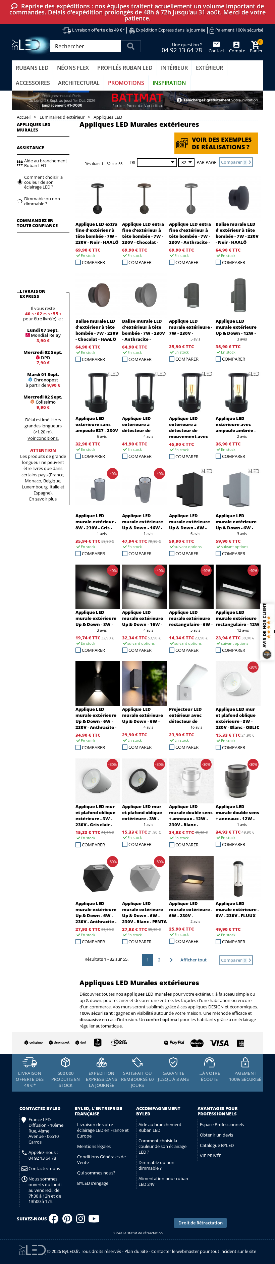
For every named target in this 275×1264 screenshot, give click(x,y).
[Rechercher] (131, 46)
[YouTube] (94, 1221)
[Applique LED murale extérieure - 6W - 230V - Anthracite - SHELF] (191, 878)
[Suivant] (170, 960)
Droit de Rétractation (200, 1223)
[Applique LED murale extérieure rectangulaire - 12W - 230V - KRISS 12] (238, 587)
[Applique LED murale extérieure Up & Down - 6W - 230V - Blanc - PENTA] (144, 878)
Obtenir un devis (216, 1135)
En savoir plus (43, 499)
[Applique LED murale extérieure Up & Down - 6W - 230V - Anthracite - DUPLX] (97, 683)
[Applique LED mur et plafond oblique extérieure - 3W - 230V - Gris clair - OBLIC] (97, 780)
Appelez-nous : (43, 1155)
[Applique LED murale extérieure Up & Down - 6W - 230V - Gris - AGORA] (238, 490)
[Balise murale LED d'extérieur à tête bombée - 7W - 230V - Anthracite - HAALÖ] (144, 295)
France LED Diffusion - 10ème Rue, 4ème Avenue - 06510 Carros (46, 1131)
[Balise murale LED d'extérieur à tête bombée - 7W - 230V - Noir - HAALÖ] (238, 198)
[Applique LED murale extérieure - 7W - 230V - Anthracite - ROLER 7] (191, 295)
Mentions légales (94, 1146)
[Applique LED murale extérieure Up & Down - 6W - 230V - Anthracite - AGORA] (191, 490)
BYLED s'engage (92, 1183)
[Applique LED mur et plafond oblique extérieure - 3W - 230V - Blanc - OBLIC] (238, 683)
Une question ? (182, 47)
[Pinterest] (67, 1221)
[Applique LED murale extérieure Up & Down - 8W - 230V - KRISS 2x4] (97, 587)
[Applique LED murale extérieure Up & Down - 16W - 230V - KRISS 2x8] (144, 587)
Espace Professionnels (222, 1124)
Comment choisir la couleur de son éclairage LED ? (162, 1146)
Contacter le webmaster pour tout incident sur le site (203, 1251)
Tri (132, 162)
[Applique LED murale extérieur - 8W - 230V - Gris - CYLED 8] (97, 490)
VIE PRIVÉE (210, 1156)
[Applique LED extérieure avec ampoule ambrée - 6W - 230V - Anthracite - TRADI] (238, 392)
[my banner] (137, 100)
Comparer (93, 262)
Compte (236, 51)
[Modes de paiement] (191, 1041)
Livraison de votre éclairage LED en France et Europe (103, 1130)
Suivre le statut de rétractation (138, 1233)
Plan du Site (136, 1251)
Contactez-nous (44, 1168)
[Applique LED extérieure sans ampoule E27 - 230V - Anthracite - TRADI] (97, 392)
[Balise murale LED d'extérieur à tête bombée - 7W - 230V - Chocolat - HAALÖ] (97, 295)
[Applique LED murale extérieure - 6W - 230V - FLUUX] (238, 878)
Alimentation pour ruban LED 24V (163, 1181)
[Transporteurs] (74, 1043)
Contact (216, 51)
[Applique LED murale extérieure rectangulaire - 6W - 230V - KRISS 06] (191, 587)
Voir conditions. (43, 438)
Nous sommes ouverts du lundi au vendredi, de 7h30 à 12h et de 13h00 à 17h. (45, 1190)
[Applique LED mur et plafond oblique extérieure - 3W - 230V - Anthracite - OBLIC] (144, 780)
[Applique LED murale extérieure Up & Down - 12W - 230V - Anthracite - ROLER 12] (238, 295)
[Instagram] (80, 1221)
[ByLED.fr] (33, 45)
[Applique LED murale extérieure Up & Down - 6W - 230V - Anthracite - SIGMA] (144, 683)
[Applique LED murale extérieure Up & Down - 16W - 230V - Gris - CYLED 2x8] (144, 490)
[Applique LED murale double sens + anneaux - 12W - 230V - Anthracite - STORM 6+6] (238, 780)
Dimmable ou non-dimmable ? (157, 1165)
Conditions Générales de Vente (101, 1159)
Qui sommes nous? (96, 1173)
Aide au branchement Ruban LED (160, 1127)
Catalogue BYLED (217, 1145)
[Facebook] (54, 1221)
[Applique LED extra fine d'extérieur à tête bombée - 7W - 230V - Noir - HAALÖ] (97, 198)
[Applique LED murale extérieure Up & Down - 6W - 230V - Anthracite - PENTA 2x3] (97, 878)
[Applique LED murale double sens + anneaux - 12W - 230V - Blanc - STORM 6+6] (191, 780)
